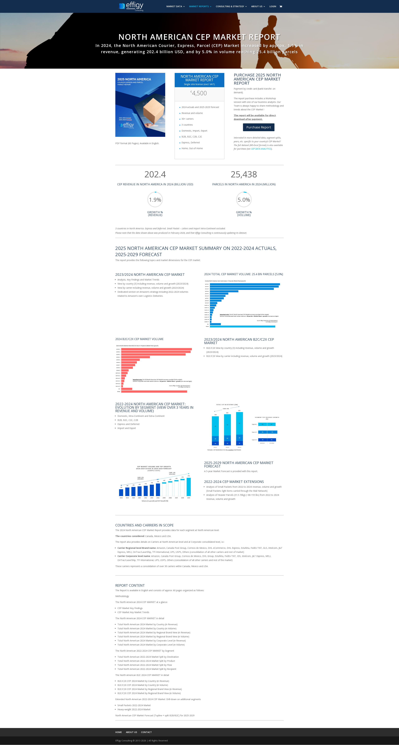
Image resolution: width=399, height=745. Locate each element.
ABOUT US (256, 6)
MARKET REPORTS (199, 6)
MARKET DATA (174, 6)
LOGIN (272, 6)
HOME (118, 732)
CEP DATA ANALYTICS (261, 148)
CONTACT (146, 732)
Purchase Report (258, 127)
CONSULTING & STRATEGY (230, 6)
